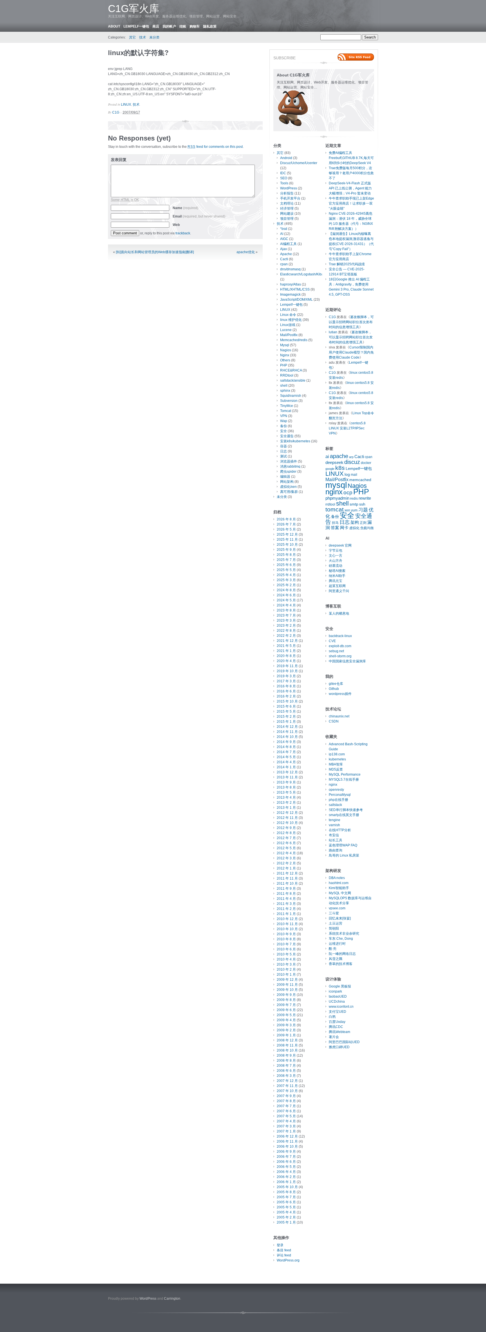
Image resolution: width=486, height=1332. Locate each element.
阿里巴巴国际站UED (344, 1042)
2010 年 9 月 (286, 934)
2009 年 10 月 (287, 990)
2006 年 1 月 (286, 1182)
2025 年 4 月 (286, 575)
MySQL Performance (345, 774)
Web (176, 225)
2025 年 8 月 (286, 555)
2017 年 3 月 (286, 681)
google (329, 468)
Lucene (286, 330)
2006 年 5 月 (286, 1167)
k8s (340, 468)
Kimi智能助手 (339, 888)
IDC (283, 173)
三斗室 (334, 913)
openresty (336, 790)
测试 (283, 456)
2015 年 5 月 (286, 711)
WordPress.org (288, 1260)
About (114, 26)
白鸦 (332, 1017)
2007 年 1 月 (286, 1131)
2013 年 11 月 (287, 777)
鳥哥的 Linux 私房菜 (344, 855)
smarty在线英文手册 (344, 815)
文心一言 (335, 556)
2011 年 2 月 (286, 909)
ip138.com (337, 754)
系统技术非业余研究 (344, 933)
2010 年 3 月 (286, 964)
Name (185, 208)
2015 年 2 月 (286, 717)
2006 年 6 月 (286, 1162)
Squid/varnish (290, 396)
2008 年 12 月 (287, 1040)
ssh (362, 504)
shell (283, 386)
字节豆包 (335, 550)
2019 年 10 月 (287, 671)
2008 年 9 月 (286, 1055)
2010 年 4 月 (286, 959)
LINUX (126, 105)
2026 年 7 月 (286, 524)
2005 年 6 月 (286, 1202)
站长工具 (335, 840)
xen (347, 510)
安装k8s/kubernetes (295, 441)
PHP (283, 365)
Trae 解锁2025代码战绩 (347, 264)
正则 (363, 523)
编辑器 (285, 477)
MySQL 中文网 (340, 893)
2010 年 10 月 (287, 929)
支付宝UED (337, 1012)
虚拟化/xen (288, 487)
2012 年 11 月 (287, 818)
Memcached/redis (293, 340)
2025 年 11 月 (287, 540)
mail (354, 475)
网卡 (344, 527)
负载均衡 (367, 528)
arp (351, 457)
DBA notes (337, 878)
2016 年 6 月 (286, 691)
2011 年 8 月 (286, 894)
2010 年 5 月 (286, 954)
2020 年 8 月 (286, 656)
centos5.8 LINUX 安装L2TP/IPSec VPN (347, 428)
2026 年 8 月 (286, 519)
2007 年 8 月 (286, 1101)
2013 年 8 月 (286, 787)
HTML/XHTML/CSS (295, 289)
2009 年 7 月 (286, 1005)
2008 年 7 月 (286, 1066)
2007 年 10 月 (287, 1091)
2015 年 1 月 (286, 722)
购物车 (195, 26)
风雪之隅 (335, 959)
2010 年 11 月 (287, 924)
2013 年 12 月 (287, 772)
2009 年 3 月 (286, 1025)
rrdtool (330, 504)
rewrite (365, 498)
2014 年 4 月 (286, 762)
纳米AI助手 (337, 576)
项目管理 (287, 219)
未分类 (154, 37)
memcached (360, 480)
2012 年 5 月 (286, 848)
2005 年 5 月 (286, 1207)
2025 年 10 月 (287, 545)
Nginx (284, 355)
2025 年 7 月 (286, 560)
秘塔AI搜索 (337, 571)
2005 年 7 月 (286, 1197)
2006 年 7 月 (286, 1157)
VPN (283, 416)
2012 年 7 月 (286, 838)
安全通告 (287, 436)
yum (354, 510)
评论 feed (284, 1255)
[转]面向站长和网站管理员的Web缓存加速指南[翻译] (155, 252)
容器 (283, 446)
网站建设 (287, 214)
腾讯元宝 (335, 581)
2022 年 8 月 (286, 631)
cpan (284, 264)
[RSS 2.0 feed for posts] (356, 57)
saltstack (335, 805)
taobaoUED (338, 996)
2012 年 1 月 (286, 868)
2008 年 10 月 (287, 1050)
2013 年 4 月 (286, 797)
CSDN (334, 721)
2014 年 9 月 (286, 742)
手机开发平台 (290, 198)
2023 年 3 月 (286, 620)
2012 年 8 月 (286, 833)
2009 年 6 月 (286, 1010)
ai (327, 456)
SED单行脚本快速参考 (346, 810)
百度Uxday (337, 1022)
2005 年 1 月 (286, 1222)
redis (354, 498)
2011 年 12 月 (287, 873)
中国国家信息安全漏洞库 (347, 661)
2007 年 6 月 (286, 1111)
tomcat (334, 509)
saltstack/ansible (292, 380)
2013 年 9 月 (286, 782)
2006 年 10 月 (287, 1146)
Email (199, 216)
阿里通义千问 (339, 591)
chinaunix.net (339, 716)
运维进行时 (337, 944)
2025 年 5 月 (286, 570)
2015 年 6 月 (286, 706)
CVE (332, 641)
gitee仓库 (336, 684)
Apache (286, 254)
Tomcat (285, 411)
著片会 (334, 1037)
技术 (142, 37)
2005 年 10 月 (287, 1187)
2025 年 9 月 (286, 550)
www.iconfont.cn (341, 1007)
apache (339, 456)
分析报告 (287, 193)
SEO (283, 178)
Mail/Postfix (289, 335)
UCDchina (337, 1001)
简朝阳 (334, 928)
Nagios (285, 350)
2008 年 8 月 (286, 1061)
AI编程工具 (288, 244)
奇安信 (334, 835)
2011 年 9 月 (286, 889)
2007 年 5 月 (286, 1116)
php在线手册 (338, 800)
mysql (336, 485)
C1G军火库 (133, 8)
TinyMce (286, 406)
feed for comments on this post (215, 147)
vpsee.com (337, 908)
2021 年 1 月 (286, 651)
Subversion (289, 401)
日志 (283, 451)
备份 (283, 426)
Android (286, 158)
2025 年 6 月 (286, 565)
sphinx (285, 391)
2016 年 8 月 (286, 686)
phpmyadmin (337, 498)
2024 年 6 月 (286, 595)
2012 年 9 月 (286, 828)
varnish (334, 825)
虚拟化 (354, 528)
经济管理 (287, 208)
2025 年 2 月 (286, 585)
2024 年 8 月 (286, 590)
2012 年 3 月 (286, 858)
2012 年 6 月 (286, 843)
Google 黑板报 (340, 986)
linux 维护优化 (291, 320)
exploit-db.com (340, 646)
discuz (352, 462)
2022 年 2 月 (286, 636)
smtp (354, 504)
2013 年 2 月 (286, 803)
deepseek (334, 462)
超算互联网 (337, 586)
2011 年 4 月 (286, 899)
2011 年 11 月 (287, 878)
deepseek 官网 (340, 545)
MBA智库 (336, 764)
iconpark (335, 991)
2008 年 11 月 (287, 1045)
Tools (284, 183)
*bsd (283, 229)
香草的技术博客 (340, 964)
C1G (115, 112)
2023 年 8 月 (286, 610)
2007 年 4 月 (286, 1121)
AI (281, 234)
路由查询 (335, 850)
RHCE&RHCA (291, 370)
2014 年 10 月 (287, 737)
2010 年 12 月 (287, 919)
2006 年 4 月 (286, 1172)
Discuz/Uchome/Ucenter (298, 163)
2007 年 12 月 (287, 1081)
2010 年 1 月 (286, 975)
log (347, 474)
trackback (183, 233)
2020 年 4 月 (286, 661)
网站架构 (287, 482)
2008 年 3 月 (286, 1076)
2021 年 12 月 (287, 641)
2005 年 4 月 (286, 1212)
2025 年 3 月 (286, 580)
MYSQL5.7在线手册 (344, 779)
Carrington (172, 1299)
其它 (132, 37)
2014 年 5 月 (286, 757)
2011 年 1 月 (286, 914)
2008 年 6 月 (286, 1071)
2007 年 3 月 (286, 1126)
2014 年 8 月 (286, 747)
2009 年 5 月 (286, 1015)
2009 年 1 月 (286, 1035)
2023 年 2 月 (286, 626)
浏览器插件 (288, 461)
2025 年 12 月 (287, 534)
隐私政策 (210, 26)
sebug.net (336, 651)
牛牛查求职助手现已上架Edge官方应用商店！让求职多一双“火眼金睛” (351, 203)
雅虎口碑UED (339, 1047)
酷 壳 (332, 949)
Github (334, 689)
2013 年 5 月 (286, 792)
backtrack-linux (340, 636)
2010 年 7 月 (286, 944)
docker (366, 463)
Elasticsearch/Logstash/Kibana (303, 274)
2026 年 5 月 (286, 529)
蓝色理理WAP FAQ (343, 845)
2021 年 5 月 (286, 646)
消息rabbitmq (290, 466)
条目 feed (284, 1250)
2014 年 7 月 (286, 752)
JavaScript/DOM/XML (296, 300)
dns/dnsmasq (290, 269)
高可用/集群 (289, 492)
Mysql (284, 345)
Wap (283, 421)
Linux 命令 (288, 315)
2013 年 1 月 (286, 808)
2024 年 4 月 (286, 605)
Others (285, 360)
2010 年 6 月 (286, 949)
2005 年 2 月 (286, 1217)
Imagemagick (290, 294)
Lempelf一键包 (136, 26)
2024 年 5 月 (286, 600)
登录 (280, 1245)
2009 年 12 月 (287, 980)
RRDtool (286, 375)
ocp (347, 492)
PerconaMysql (340, 795)
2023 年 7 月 (286, 615)
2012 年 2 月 (286, 863)
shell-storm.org (340, 656)
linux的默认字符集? (138, 52)
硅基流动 (335, 566)
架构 (354, 522)
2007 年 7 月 (286, 1106)
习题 (363, 510)
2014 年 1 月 (286, 767)
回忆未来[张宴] (340, 918)
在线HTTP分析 (340, 830)
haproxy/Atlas (290, 284)
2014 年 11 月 (287, 732)
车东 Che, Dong (341, 939)
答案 (335, 527)
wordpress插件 (340, 694)
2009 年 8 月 (286, 1000)
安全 (283, 431)
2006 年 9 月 (286, 1152)
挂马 (335, 523)
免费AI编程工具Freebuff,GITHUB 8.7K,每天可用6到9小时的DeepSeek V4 (351, 158)
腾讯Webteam (339, 1032)
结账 (182, 26)
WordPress (288, 188)
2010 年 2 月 (286, 969)
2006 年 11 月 (287, 1141)
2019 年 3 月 (286, 676)
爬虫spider (288, 472)
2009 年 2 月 (286, 1030)
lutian (333, 332)
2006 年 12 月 (287, 1136)
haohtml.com (338, 883)
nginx (334, 492)
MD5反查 (336, 769)
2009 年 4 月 (286, 1020)
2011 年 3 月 (286, 904)
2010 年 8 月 (286, 939)
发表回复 (119, 159)
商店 (155, 26)
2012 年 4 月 (286, 853)
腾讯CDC (336, 1027)
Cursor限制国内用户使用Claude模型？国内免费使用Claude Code (351, 352)
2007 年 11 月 (287, 1086)
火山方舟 (335, 561)
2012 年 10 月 (287, 823)
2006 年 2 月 (286, 1177)
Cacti (284, 259)
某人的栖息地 (339, 613)
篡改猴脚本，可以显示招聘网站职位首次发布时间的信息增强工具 (351, 322)
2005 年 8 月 (286, 1192)
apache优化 (246, 252)
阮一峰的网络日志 (342, 954)
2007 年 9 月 (286, 1096)
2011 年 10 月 (287, 883)
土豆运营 (335, 923)
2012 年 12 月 (287, 813)
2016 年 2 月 (286, 696)
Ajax (283, 249)
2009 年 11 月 (287, 985)
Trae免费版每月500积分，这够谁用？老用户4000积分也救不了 (351, 173)
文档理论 (287, 203)
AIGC (284, 239)
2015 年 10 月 (287, 701)
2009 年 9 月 (286, 995)
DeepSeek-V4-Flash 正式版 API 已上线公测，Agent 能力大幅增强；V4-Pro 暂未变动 (350, 188)
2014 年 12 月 (287, 727)
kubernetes (337, 759)
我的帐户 (169, 26)
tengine (334, 820)
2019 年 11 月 (287, 666)
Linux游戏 (287, 325)
